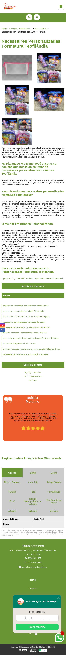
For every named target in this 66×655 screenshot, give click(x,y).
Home (33, 580)
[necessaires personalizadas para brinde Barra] (17, 132)
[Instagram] (30, 633)
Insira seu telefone (37, 612)
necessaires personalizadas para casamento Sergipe (26, 317)
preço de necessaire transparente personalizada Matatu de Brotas (31, 349)
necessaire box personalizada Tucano (19, 344)
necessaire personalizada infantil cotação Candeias (25, 354)
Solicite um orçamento (33, 286)
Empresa (33, 588)
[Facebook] (36, 633)
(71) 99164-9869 (33, 376)
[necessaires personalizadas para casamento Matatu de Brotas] (17, 68)
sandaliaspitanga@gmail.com (34, 567)
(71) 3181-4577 (19, 279)
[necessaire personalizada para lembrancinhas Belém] (49, 100)
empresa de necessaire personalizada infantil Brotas (26, 306)
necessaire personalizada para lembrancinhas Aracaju (26, 327)
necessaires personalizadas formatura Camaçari (24, 322)
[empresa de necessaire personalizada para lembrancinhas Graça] (17, 100)
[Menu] (61, 6)
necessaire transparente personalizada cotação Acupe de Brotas (31, 338)
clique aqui (33, 279)
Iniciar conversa (37, 626)
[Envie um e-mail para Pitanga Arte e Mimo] (37, 17)
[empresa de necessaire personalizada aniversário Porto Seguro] (49, 68)
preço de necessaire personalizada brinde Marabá (25, 333)
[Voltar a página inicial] (10, 6)
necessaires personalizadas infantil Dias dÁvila (23, 311)
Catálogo (33, 380)
